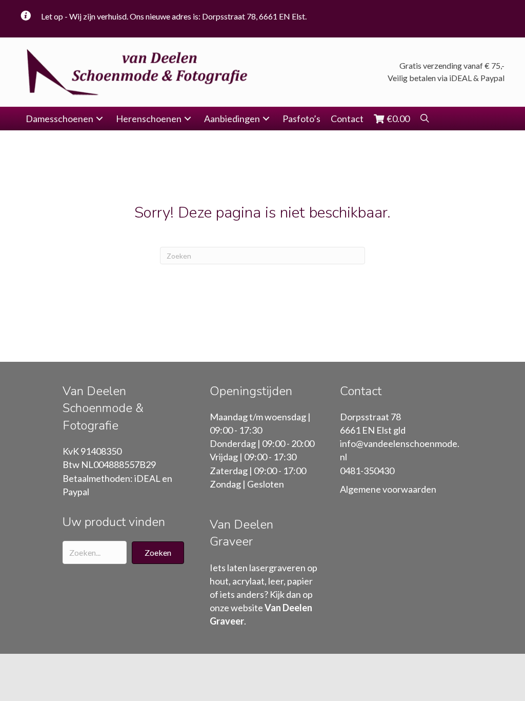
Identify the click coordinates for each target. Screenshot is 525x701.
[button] (99, 119)
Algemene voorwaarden (388, 489)
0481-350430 (367, 470)
